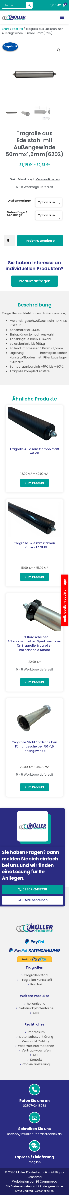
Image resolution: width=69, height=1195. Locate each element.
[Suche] (29, 5)
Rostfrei (17, 29)
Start (5, 29)
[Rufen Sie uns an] (34, 1089)
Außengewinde (19, 200)
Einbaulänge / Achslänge (17, 213)
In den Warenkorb (40, 240)
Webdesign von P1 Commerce (34, 1181)
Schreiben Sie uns (34, 1128)
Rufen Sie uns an (34, 1100)
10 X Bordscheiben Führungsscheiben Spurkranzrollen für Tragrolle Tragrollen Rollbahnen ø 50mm (34, 643)
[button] (58, 50)
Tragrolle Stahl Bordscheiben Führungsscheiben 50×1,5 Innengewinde (34, 746)
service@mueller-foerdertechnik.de (34, 1134)
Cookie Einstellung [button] (36, 1064)
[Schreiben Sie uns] (34, 1117)
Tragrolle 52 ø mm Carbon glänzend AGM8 (34, 545)
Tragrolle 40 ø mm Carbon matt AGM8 (34, 451)
